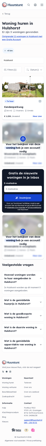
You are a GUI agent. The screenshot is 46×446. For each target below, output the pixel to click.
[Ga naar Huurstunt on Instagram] (10, 372)
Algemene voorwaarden (15, 440)
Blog (4, 417)
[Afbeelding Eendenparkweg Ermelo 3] (23, 94)
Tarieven (27, 383)
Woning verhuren (9, 387)
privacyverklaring (34, 207)
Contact (27, 396)
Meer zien (37, 116)
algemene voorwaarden (16, 207)
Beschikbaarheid (9, 392)
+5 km (10, 50)
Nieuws (5, 421)
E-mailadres (10, 183)
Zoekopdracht (8, 396)
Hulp (4, 408)
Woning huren (8, 383)
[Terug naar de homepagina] (12, 4)
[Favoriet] (40, 101)
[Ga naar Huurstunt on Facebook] (7, 372)
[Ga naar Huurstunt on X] (3, 372)
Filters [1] (11, 69)
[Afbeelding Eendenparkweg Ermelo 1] (20, 94)
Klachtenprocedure (10, 412)
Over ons (28, 387)
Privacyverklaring (33, 440)
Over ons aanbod (31, 392)
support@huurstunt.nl (33, 420)
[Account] (35, 4)
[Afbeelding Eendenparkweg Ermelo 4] (25, 94)
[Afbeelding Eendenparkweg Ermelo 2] (22, 94)
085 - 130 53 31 (30, 423)
